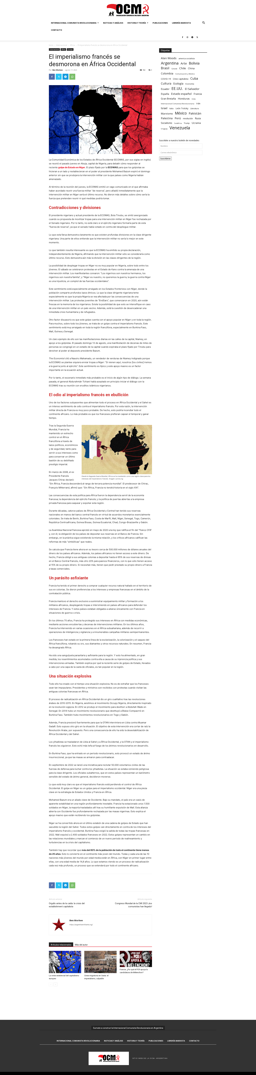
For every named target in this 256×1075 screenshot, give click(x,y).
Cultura (166, 83)
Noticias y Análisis (113, 23)
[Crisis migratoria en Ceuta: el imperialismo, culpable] (100, 962)
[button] (203, 23)
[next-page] (55, 984)
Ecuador (165, 89)
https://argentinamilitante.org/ (81, 925)
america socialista (187, 58)
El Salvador (192, 88)
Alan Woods (168, 58)
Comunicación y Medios (185, 74)
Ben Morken (57, 70)
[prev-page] (51, 984)
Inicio (51, 45)
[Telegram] (192, 37)
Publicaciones (160, 23)
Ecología (178, 83)
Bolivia (194, 63)
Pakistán (195, 113)
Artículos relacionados (61, 945)
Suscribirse (165, 158)
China (191, 68)
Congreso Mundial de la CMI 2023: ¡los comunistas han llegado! (133, 905)
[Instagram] (187, 37)
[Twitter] (197, 37)
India (194, 99)
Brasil (165, 68)
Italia (171, 108)
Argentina (170, 63)
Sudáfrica (178, 123)
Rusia (198, 118)
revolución (188, 118)
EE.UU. (177, 88)
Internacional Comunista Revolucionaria (73, 23)
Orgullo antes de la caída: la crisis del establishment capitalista (67, 905)
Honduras (184, 98)
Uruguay (164, 129)
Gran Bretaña (168, 98)
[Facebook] (182, 37)
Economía (189, 83)
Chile (182, 68)
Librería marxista (181, 23)
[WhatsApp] (72, 77)
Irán (198, 103)
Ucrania (196, 123)
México (181, 113)
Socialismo (166, 123)
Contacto (56, 30)
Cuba (194, 78)
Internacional (61, 45)
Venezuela (179, 127)
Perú (178, 118)
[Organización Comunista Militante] (128, 10)
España (165, 94)
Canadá (174, 69)
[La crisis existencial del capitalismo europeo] (65, 962)
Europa (70, 49)
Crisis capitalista (180, 78)
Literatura (194, 108)
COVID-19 (166, 78)
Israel (164, 108)
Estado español (181, 93)
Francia (198, 94)
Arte (184, 63)
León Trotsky (182, 108)
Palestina (167, 118)
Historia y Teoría (136, 23)
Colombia (167, 73)
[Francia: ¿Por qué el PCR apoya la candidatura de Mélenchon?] (136, 959)
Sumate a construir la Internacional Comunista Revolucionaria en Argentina (128, 1028)
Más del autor (81, 945)
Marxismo (167, 113)
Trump (187, 123)
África (72, 45)
